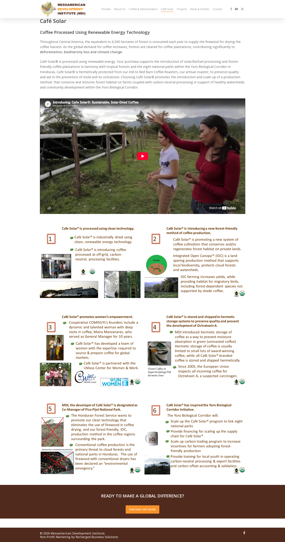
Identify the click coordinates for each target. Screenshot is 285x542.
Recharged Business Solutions (97, 537)
